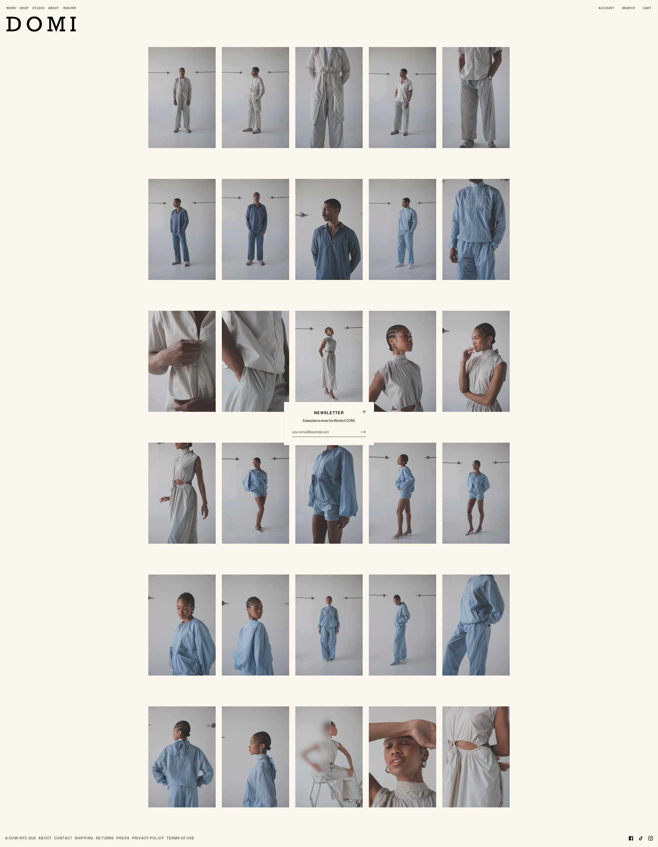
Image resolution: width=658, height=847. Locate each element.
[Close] (366, 409)
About (45, 838)
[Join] (359, 432)
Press (123, 838)
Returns (105, 838)
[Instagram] (650, 838)
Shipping (84, 838)
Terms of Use (181, 838)
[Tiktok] (640, 838)
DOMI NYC (18, 838)
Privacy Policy (148, 838)
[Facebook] (631, 838)
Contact (63, 838)
